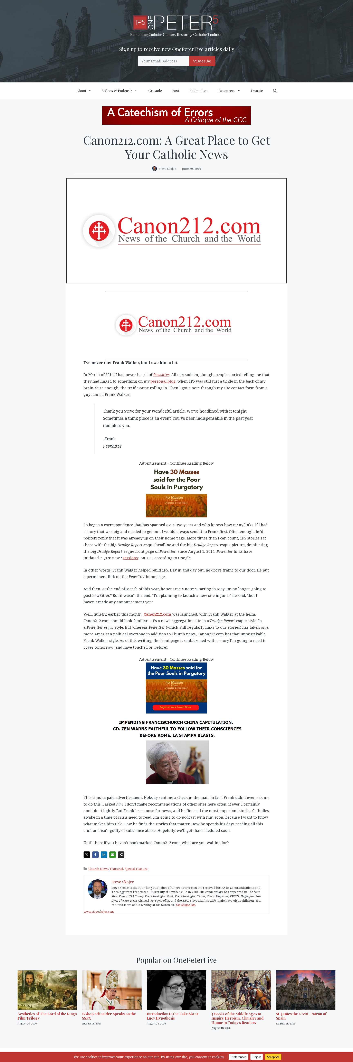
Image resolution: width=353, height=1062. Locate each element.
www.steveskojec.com (99, 911)
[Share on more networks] (121, 854)
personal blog (163, 381)
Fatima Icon (198, 90)
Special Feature (136, 869)
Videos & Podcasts (117, 90)
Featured (116, 869)
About (81, 90)
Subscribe (202, 61)
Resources (227, 90)
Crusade (155, 90)
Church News (98, 869)
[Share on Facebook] (95, 854)
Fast (175, 90)
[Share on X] (87, 854)
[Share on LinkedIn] (104, 854)
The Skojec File (185, 905)
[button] (275, 90)
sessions (130, 557)
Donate (257, 90)
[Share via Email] (112, 854)
